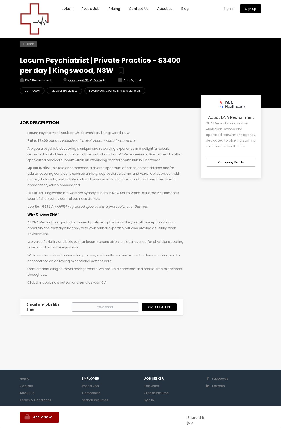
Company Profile (231, 162)
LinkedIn (218, 386)
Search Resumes (95, 400)
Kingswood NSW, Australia (87, 80)
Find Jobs (151, 386)
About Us (27, 393)
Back (30, 44)
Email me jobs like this (43, 307)
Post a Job (90, 386)
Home (24, 378)
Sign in (229, 8)
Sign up (250, 9)
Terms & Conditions (35, 400)
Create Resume (156, 393)
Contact (26, 386)
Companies (91, 393)
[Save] (119, 70)
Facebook (220, 378)
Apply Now (42, 417)
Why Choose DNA (42, 214)
